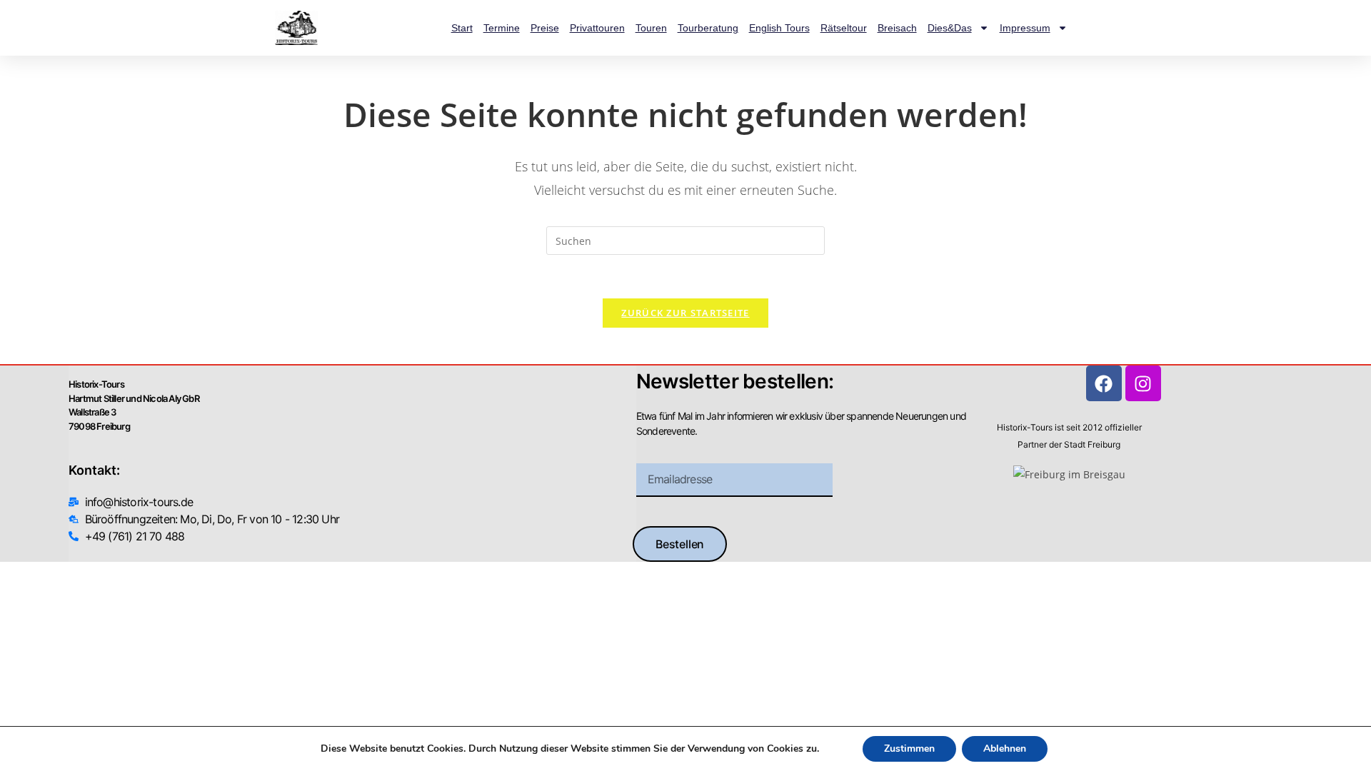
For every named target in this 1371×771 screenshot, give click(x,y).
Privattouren (597, 28)
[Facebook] (1104, 383)
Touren (651, 28)
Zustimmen (909, 748)
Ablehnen (1004, 748)
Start (462, 28)
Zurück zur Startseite (685, 312)
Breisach (897, 28)
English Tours (779, 28)
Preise (545, 28)
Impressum (1025, 28)
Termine (501, 28)
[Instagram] (1143, 383)
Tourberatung (708, 28)
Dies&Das (950, 28)
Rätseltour (843, 28)
